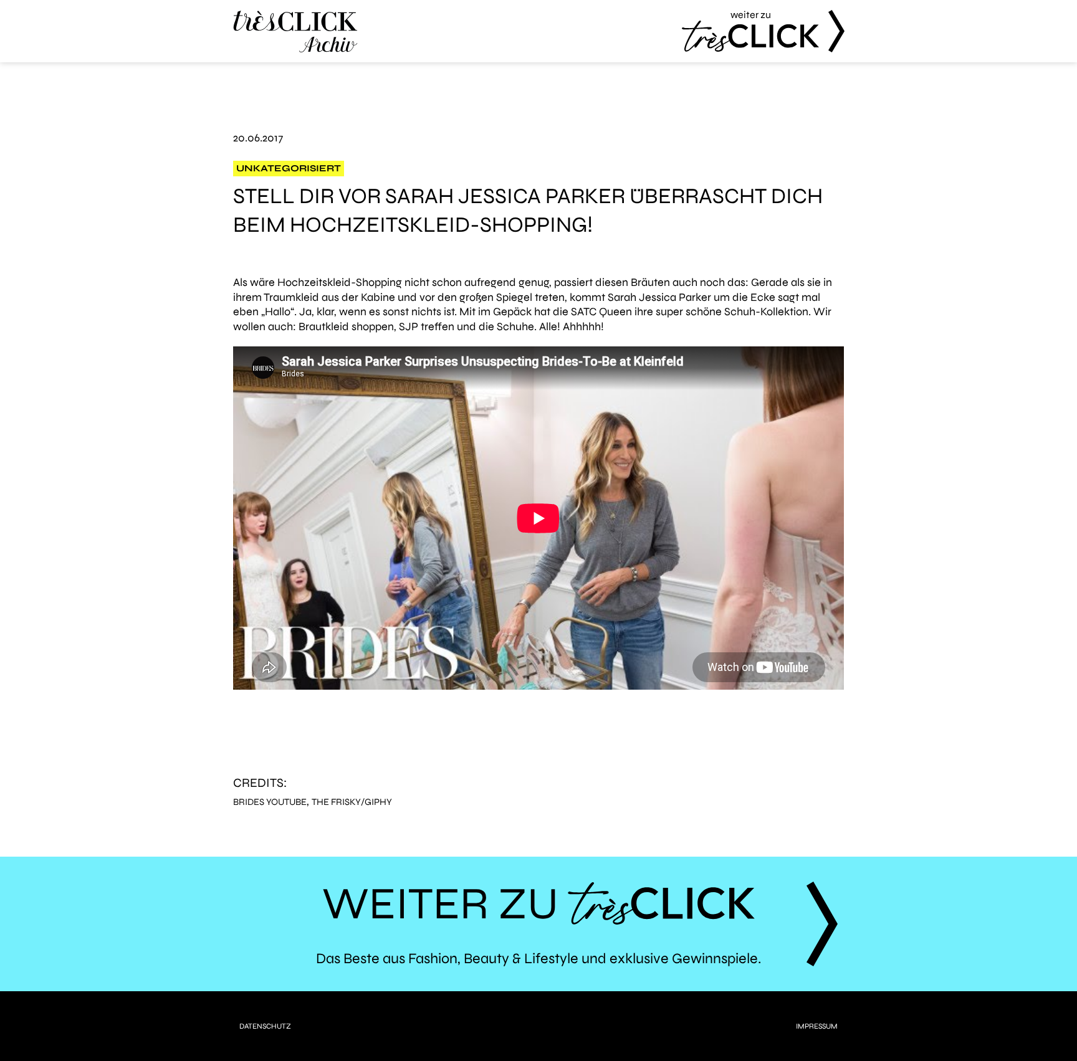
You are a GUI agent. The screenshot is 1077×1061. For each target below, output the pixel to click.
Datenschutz (265, 1026)
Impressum (817, 1026)
